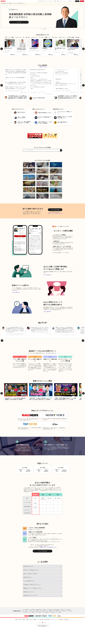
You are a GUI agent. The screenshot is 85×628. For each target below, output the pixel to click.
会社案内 (16, 619)
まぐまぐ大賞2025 (25, 609)
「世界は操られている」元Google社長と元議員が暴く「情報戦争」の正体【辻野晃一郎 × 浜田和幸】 (15, 399)
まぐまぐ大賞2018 (49, 610)
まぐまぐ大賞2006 (45, 612)
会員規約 (27, 619)
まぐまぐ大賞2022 (49, 609)
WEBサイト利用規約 (22, 619)
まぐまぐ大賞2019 (42, 610)
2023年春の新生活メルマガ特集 (40, 609)
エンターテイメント (34, 37)
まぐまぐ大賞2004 (58, 612)
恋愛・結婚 (77, 37)
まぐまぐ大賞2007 (38, 612)
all (6, 37)
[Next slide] (83, 49)
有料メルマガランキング (17, 109)
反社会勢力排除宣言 (47, 619)
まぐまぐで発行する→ (47, 274)
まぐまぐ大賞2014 (25, 612)
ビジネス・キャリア (18, 37)
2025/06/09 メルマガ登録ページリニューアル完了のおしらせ (13, 3)
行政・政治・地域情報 (70, 37)
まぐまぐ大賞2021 (67, 609)
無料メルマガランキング (38, 109)
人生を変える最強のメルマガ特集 (58, 609)
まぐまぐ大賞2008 (32, 612)
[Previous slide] (1, 49)
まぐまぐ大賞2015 (69, 610)
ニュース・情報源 (11, 37)
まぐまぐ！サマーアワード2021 (27, 610)
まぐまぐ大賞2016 (62, 610)
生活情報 (45, 37)
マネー (50, 37)
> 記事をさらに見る (42, 66)
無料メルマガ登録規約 (33, 619)
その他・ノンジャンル (62, 37)
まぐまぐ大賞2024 (32, 609)
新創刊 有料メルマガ (57, 109)
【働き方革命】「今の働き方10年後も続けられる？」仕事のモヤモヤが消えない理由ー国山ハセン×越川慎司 (40, 399)
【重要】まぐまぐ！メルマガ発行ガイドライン (55, 212)
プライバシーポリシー (54, 619)
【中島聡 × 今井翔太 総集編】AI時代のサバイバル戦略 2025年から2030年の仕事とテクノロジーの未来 (65, 399)
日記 (23, 37)
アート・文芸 (41, 37)
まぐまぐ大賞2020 (36, 610)
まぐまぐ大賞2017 (56, 610)
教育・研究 (27, 37)
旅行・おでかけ (54, 37)
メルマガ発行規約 (40, 619)
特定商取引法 (61, 619)
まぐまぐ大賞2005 (52, 612)
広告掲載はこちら (67, 619)
